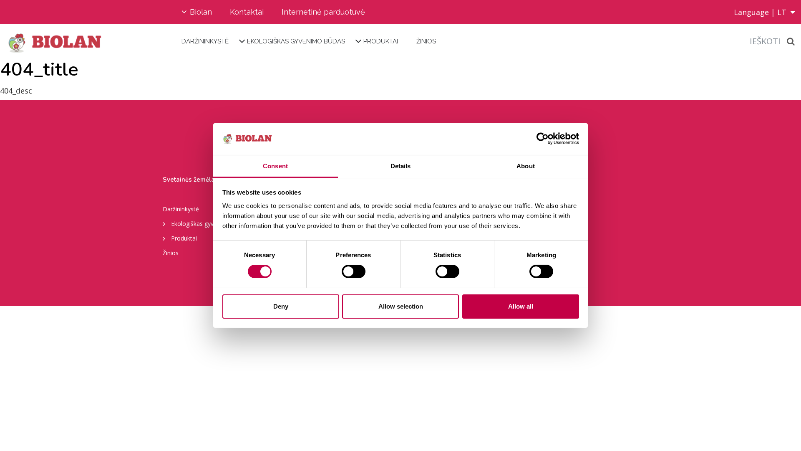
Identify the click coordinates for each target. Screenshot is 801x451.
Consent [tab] (275, 166)
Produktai (380, 41)
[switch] (353, 271)
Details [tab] (400, 166)
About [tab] (525, 166)
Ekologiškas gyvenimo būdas (296, 41)
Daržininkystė (205, 41)
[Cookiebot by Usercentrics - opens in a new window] (542, 138)
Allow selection (400, 306)
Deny (280, 306)
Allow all (520, 306)
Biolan (201, 12)
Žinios (426, 41)
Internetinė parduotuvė (323, 12)
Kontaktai (247, 12)
